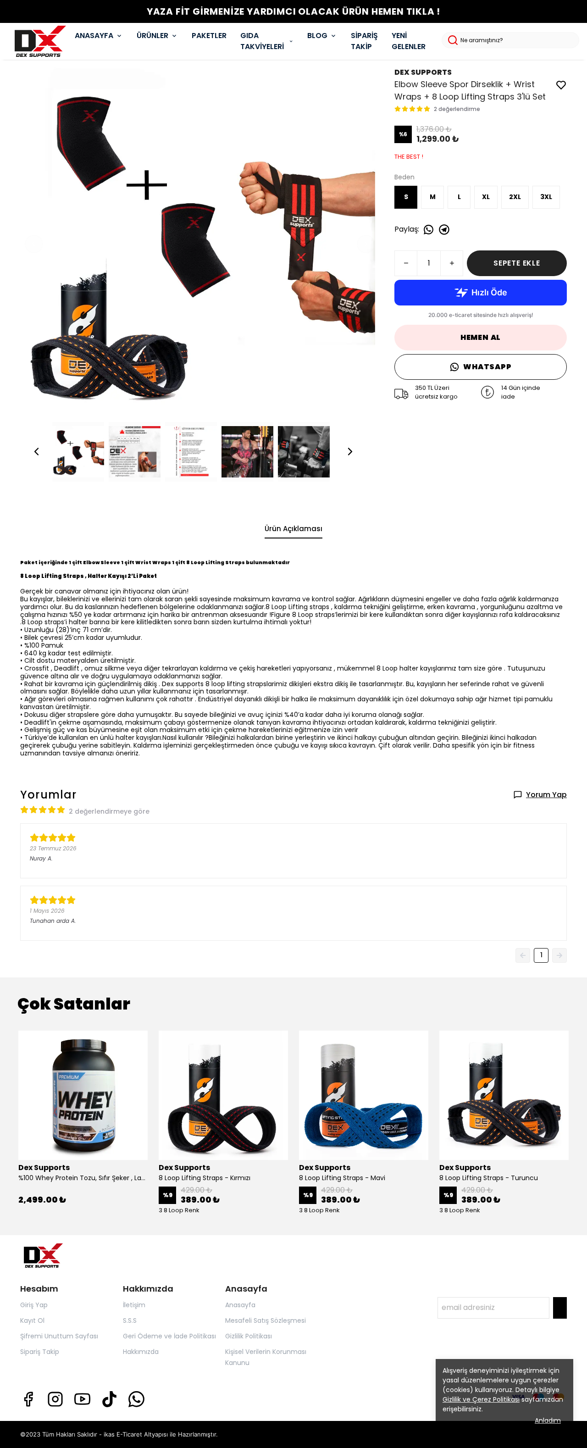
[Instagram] (55, 1399)
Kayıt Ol (32, 1320)
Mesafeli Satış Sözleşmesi (265, 1320)
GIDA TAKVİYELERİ (262, 41)
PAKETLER (209, 35)
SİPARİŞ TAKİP (364, 41)
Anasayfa (240, 1304)
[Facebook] (28, 1399)
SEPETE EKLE (516, 263)
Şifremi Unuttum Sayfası (59, 1336)
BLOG (317, 35)
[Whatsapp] (136, 1399)
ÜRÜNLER (152, 35)
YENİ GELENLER (409, 41)
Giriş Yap (34, 1304)
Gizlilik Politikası (248, 1336)
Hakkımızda (141, 1351)
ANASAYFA (94, 35)
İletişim (134, 1304)
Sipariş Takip (39, 1351)
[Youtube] (82, 1399)
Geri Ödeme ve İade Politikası (169, 1336)
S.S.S (130, 1320)
